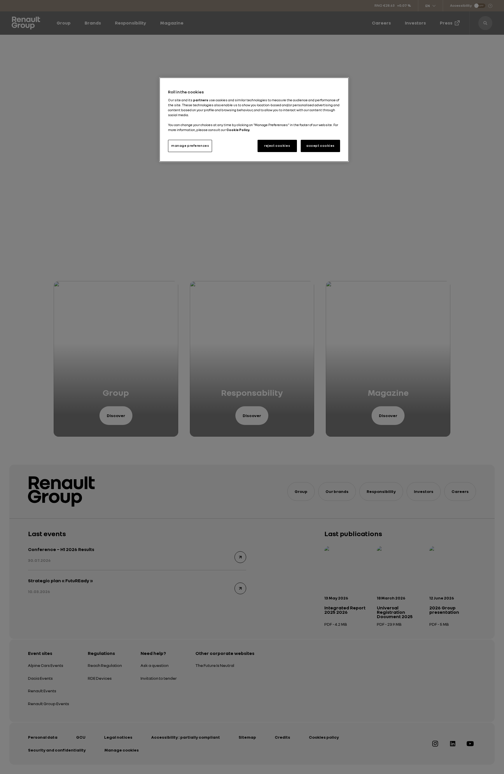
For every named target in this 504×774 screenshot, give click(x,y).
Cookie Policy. (238, 130)
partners (201, 100)
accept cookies (320, 146)
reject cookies (277, 146)
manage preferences (190, 146)
